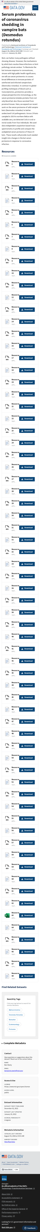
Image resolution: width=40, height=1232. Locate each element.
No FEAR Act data (8, 1205)
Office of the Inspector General (13, 1209)
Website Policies (24, 1162)
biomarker (12, 1020)
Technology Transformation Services (17, 1188)
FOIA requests (7, 1201)
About (3, 1162)
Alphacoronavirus (14, 1010)
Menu (35, 8)
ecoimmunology (14, 1024)
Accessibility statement (11, 1198)
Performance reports (10, 1212)
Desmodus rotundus (16, 1015)
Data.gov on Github (22, 1164)
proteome (12, 1029)
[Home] (14, 7)
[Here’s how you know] (20, 2)
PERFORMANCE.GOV (9, 1164)
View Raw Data (9, 1142)
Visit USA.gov (7, 1227)
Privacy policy (7, 1216)
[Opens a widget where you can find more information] (30, 1228)
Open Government (12, 1162)
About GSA (6, 1194)
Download (28, 164)
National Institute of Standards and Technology (16, 48)
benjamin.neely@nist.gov (13, 1071)
